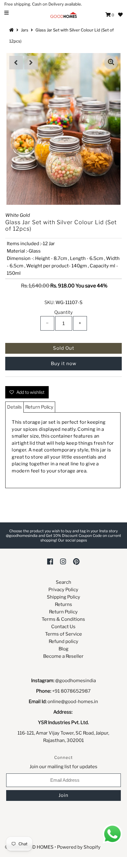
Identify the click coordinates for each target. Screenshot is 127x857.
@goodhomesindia (75, 680)
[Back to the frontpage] (12, 29)
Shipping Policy (63, 597)
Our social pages (72, 540)
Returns (63, 604)
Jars (24, 29)
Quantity (63, 312)
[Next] (31, 62)
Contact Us (63, 626)
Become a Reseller (63, 656)
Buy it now (63, 363)
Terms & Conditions (63, 619)
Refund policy (63, 641)
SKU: (49, 302)
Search (63, 582)
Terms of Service (63, 634)
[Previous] (16, 62)
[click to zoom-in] (111, 62)
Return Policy (39, 407)
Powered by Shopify (78, 847)
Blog (63, 649)
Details (14, 407)
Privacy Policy (63, 589)
